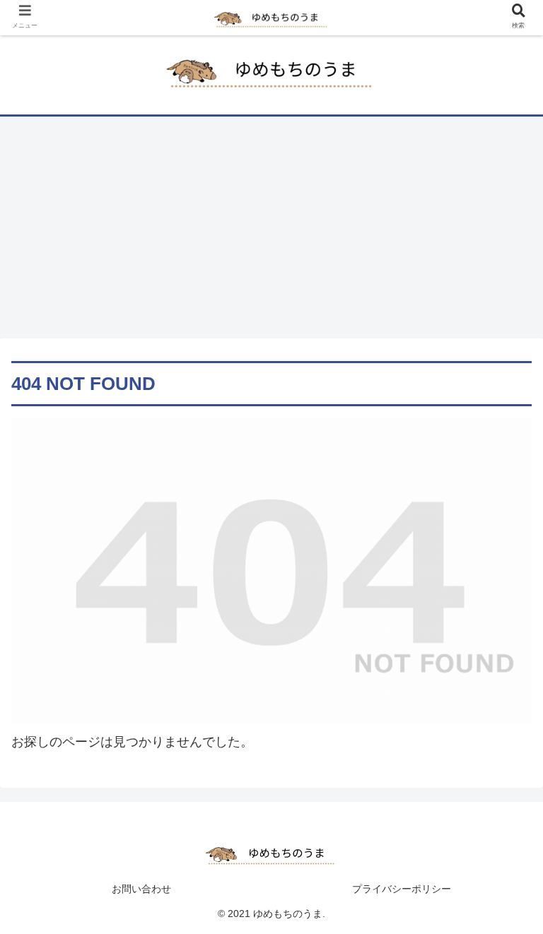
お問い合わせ (141, 888)
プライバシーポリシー (401, 888)
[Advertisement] (271, 232)
